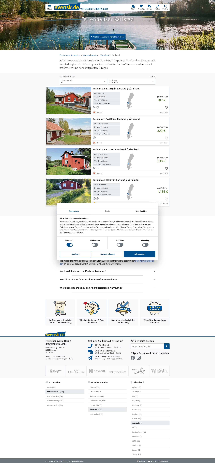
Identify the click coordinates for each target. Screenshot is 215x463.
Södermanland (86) (97, 396)
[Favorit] (166, 107)
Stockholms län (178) (97, 401)
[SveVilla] (138, 371)
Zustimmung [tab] (74, 211)
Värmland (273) (96, 410)
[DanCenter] (76, 371)
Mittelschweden (90, 55)
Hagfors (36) (136, 414)
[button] (49, 7)
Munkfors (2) (137, 436)
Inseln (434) (51, 387)
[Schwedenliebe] (118, 371)
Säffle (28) (136, 441)
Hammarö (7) (137, 419)
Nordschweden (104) (55, 396)
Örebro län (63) (95, 392)
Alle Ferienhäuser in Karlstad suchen (108, 37)
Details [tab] (107, 211)
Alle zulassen (139, 254)
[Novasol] (97, 371)
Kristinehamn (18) (139, 432)
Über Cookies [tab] (141, 211)
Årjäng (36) (136, 387)
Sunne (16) (136, 450)
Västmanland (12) (96, 414)
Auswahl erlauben (107, 254)
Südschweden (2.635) (55, 401)
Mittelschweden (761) (55, 392)
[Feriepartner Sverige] (55, 371)
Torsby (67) (136, 454)
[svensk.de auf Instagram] (139, 358)
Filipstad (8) (136, 401)
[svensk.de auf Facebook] (133, 358)
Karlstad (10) (137, 423)
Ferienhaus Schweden (70, 55)
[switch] (95, 245)
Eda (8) (134, 396)
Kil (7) (134, 427)
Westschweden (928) (55, 405)
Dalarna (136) (95, 387)
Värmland (105, 55)
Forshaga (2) (136, 405)
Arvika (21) (136, 392)
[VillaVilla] (159, 371)
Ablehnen (75, 254)
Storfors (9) (136, 445)
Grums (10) (136, 410)
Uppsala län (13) (96, 405)
